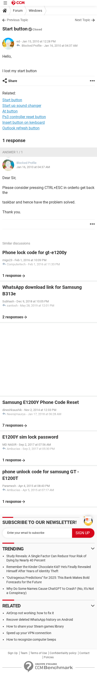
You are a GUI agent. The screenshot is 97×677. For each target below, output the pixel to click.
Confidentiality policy (63, 653)
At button (10, 111)
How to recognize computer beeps (31, 639)
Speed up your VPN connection (28, 633)
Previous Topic (17, 20)
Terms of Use (38, 653)
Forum (18, 10)
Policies (49, 657)
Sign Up (13, 653)
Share (12, 81)
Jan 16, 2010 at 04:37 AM (60, 45)
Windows (35, 10)
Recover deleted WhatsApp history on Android (39, 619)
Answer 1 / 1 (12, 152)
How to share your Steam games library (35, 626)
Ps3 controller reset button (24, 117)
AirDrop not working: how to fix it (30, 613)
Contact (84, 653)
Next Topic (82, 20)
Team (24, 653)
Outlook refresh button (21, 128)
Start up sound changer (21, 105)
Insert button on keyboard (23, 122)
